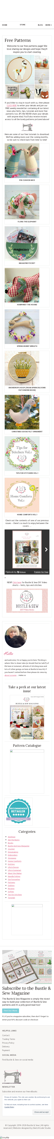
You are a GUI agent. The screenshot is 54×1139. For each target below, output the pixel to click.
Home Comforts (14, 861)
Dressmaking (13, 852)
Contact (6, 1035)
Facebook (4, 1065)
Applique (11, 837)
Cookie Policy (9, 1107)
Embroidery (12, 855)
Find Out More (10, 1010)
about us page (10, 675)
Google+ (29, 1065)
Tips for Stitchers (15, 894)
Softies (11, 891)
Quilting (11, 885)
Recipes (11, 888)
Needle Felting (14, 876)
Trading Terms (8, 1039)
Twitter (10, 1065)
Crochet (11, 849)
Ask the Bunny (14, 840)
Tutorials (11, 897)
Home (4, 25)
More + (48, 25)
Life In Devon (13, 867)
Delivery (5, 1046)
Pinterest (22, 1065)
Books (10, 843)
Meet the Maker (15, 873)
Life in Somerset (14, 870)
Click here (17, 582)
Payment (6, 1050)
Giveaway (12, 858)
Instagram (16, 1065)
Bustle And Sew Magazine (18, 846)
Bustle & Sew (27, 10)
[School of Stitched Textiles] (19, 811)
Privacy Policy (8, 1043)
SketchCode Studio (42, 1128)
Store (22, 24)
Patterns (11, 882)
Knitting (11, 864)
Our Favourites (14, 879)
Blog (40, 25)
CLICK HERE (12, 105)
